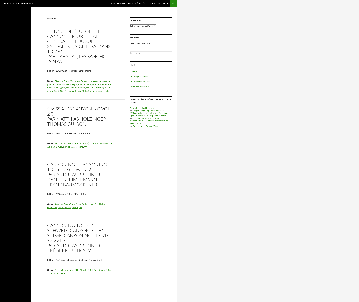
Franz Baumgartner (72, 185)
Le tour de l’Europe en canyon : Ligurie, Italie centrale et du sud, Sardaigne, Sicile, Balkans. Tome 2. (79, 41)
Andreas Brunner (78, 174)
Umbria (107, 91)
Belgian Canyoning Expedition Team (148, 110)
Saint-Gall (59, 91)
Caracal (66, 56)
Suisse (91, 91)
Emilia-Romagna (69, 84)
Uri (85, 146)
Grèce (108, 84)
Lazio (55, 87)
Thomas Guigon (66, 124)
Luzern (93, 143)
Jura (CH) (84, 143)
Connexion (134, 71)
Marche (81, 87)
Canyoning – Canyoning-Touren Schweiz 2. (78, 167)
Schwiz (78, 91)
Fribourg (64, 270)
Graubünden (98, 84)
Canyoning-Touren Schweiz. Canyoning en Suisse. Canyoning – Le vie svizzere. (78, 232)
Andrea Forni (139, 126)
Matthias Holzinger (81, 119)
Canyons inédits (118, 3)
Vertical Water (151, 126)
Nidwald (103, 204)
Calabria (103, 80)
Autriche (85, 80)
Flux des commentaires (140, 81)
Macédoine (71, 87)
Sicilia (85, 91)
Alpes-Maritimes (72, 80)
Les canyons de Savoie (159, 3)
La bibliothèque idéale (137, 3)
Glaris (88, 84)
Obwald (83, 270)
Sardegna (69, 91)
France (81, 84)
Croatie (57, 84)
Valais (57, 273)
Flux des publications (139, 76)
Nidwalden (102, 143)
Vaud (62, 273)
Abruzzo (59, 80)
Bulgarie (94, 80)
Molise (89, 87)
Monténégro (100, 87)
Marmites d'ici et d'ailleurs (19, 3)
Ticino (80, 146)
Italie (49, 87)
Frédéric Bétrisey (69, 250)
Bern (57, 143)
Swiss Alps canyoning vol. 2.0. (79, 111)
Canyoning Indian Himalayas (142, 108)
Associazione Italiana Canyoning (147, 118)
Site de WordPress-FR (139, 86)
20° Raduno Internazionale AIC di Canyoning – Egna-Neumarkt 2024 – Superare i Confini (150, 114)
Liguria (62, 87)
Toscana (99, 91)
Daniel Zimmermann (72, 180)
